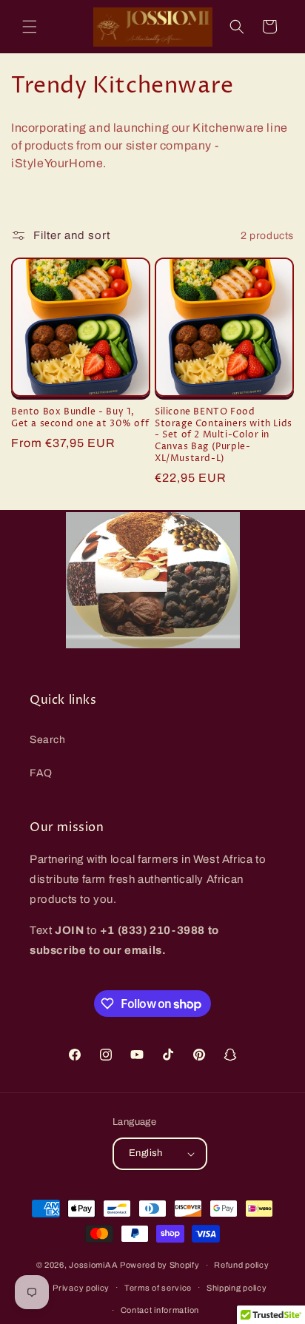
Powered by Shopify (160, 1264)
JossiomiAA (93, 1264)
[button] (29, 26)
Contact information (160, 1309)
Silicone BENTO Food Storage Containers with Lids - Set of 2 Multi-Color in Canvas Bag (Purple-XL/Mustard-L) (223, 435)
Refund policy (241, 1264)
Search (48, 739)
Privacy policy (81, 1287)
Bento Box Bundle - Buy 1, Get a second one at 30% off (80, 417)
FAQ (41, 773)
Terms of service (158, 1287)
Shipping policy (237, 1287)
